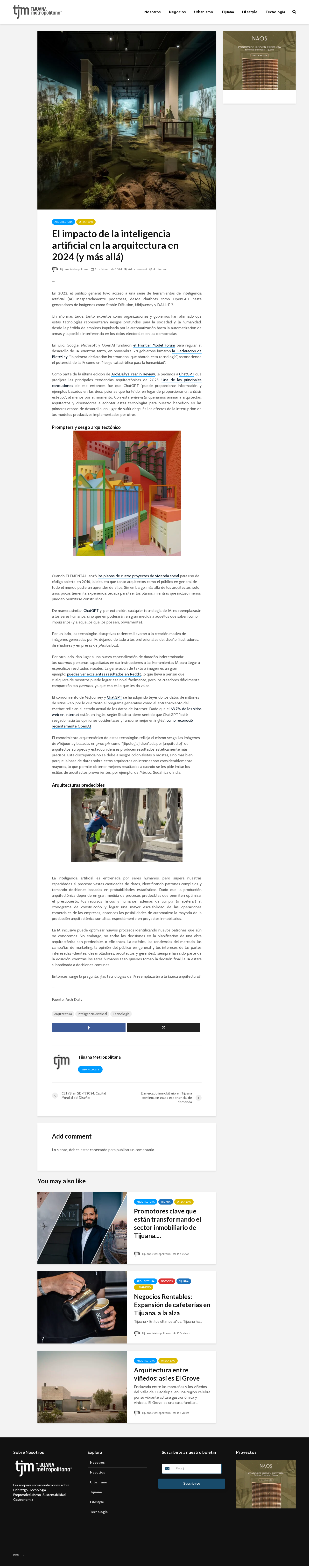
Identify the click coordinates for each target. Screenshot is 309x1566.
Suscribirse (191, 1483)
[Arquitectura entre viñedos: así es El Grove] (82, 1386)
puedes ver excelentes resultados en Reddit (104, 674)
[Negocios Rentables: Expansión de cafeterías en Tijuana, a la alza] (82, 1307)
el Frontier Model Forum (154, 345)
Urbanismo (203, 12)
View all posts (90, 1069)
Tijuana (227, 12)
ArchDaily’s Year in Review (133, 374)
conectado (98, 1149)
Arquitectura (63, 221)
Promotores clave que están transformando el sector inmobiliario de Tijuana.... (167, 1223)
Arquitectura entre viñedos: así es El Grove (167, 1374)
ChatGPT (186, 374)
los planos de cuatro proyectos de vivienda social (138, 576)
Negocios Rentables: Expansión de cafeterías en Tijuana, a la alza (172, 1305)
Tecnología (275, 12)
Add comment (137, 269)
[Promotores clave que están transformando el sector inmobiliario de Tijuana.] (82, 1227)
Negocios (177, 12)
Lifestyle (249, 12)
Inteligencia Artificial (92, 1014)
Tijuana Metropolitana (74, 269)
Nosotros (152, 12)
